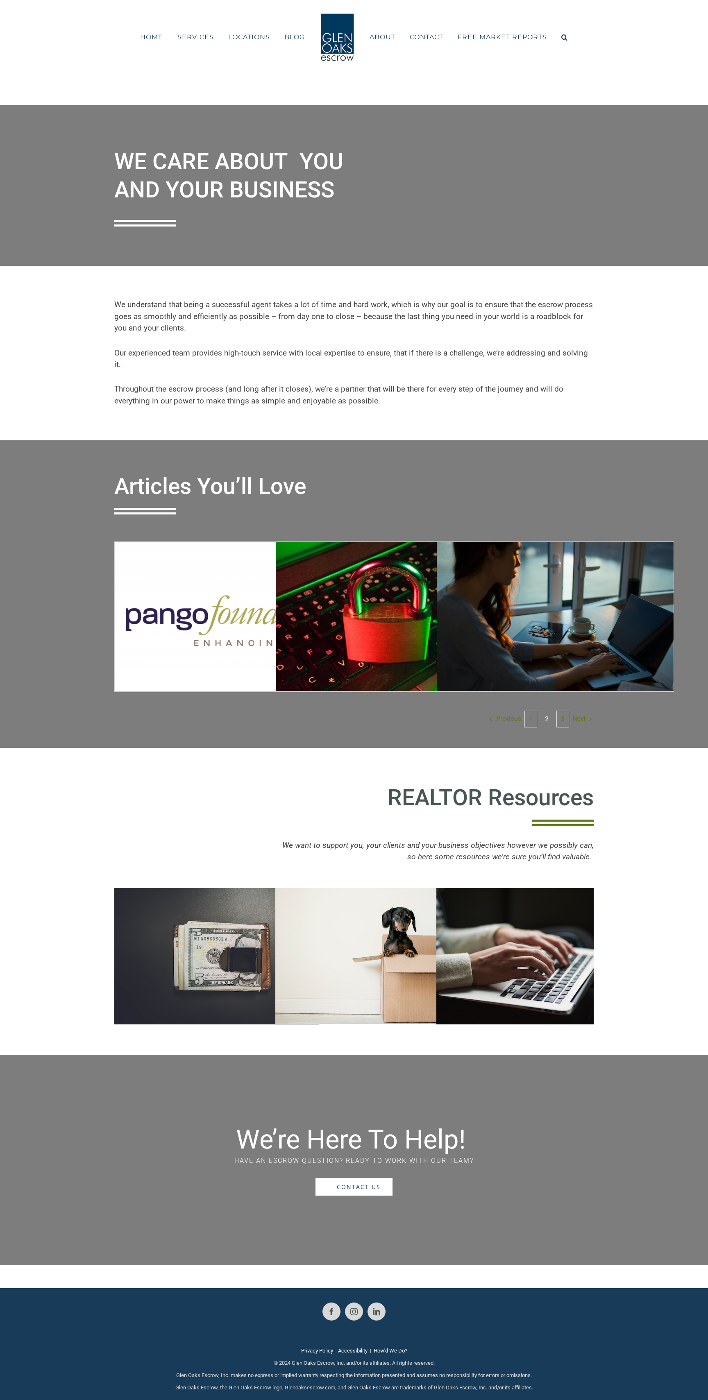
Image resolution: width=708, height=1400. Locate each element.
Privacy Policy (317, 1351)
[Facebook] (331, 1312)
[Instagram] (354, 1312)
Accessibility (353, 1351)
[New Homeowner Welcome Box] (377, 894)
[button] (543, 37)
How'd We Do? (390, 1351)
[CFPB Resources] (538, 894)
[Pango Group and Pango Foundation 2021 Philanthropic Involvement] (233, 621)
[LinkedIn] (377, 1312)
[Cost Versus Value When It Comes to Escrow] (216, 894)
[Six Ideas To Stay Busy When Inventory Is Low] (555, 621)
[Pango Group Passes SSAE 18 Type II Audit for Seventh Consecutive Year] (394, 621)
